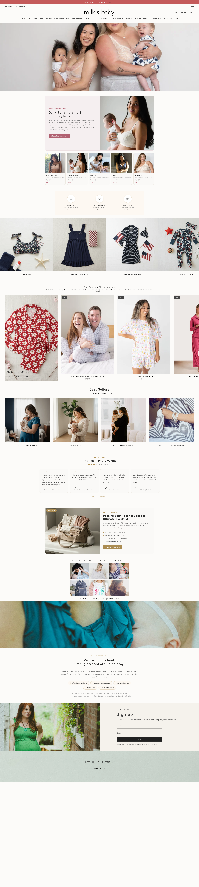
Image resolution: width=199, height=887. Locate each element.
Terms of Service (121, 745)
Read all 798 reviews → (99, 497)
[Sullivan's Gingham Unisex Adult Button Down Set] (87, 334)
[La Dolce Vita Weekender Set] (143, 334)
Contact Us (8, 6)
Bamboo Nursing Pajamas (101, 683)
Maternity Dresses (107, 688)
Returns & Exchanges (20, 6)
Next (196, 335)
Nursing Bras (90, 688)
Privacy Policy (150, 744)
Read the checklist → (113, 547)
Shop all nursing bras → (59, 136)
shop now (112, 2)
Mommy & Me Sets (122, 683)
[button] (38, 18)
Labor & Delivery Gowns (78, 683)
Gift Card (191, 6)
